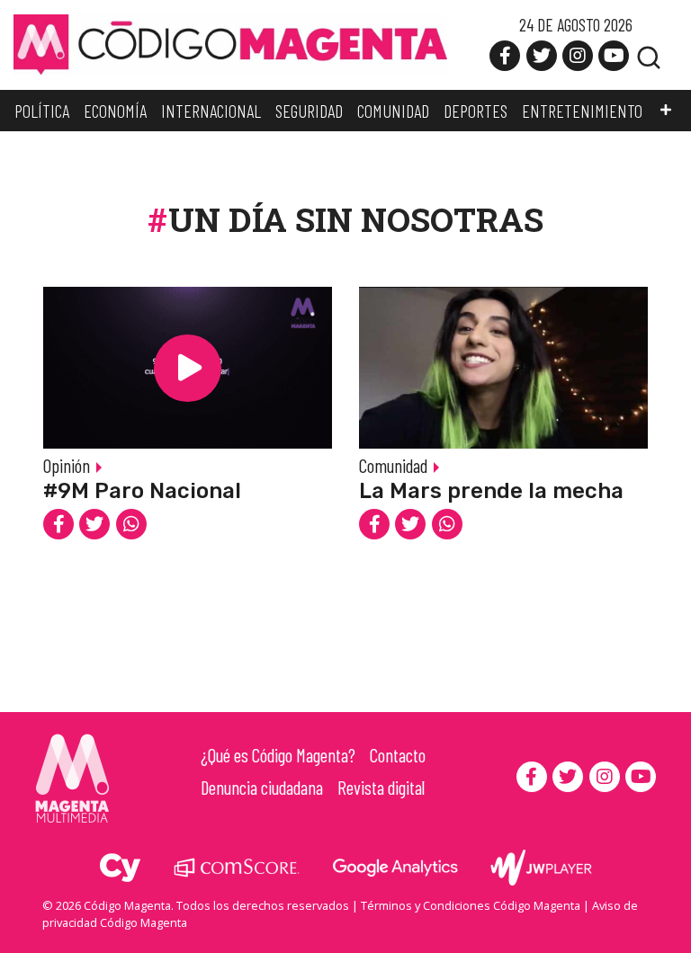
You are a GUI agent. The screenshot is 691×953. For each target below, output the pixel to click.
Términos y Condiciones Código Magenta (470, 905)
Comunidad (393, 465)
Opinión (66, 465)
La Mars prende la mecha (491, 490)
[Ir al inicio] (230, 43)
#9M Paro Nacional (142, 490)
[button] (666, 110)
